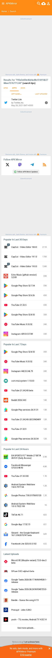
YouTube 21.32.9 (18, 429)
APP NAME (15, 94)
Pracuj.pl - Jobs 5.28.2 (21, 610)
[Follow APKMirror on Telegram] (32, 166)
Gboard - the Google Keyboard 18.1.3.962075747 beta (25, 534)
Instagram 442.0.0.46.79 (22, 371)
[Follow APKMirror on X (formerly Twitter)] (7, 166)
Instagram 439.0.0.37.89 (22, 334)
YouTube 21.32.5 (18, 305)
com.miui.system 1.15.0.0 (22, 381)
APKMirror (11, 3)
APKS (5, 88)
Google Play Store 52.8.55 (23, 314)
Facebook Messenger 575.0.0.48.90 (21, 466)
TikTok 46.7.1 (17, 514)
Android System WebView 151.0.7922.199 (23, 505)
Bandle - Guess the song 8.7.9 (25, 600)
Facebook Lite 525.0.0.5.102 (23, 543)
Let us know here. (32, 642)
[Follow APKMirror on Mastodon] (19, 166)
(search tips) (28, 83)
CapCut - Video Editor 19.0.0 (24, 266)
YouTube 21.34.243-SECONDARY (26, 419)
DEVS (23, 88)
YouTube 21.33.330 (20, 476)
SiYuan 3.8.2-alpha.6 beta (22, 571)
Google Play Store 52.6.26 (23, 295)
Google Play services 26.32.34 (24, 439)
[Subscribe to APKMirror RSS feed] (44, 166)
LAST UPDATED (41, 94)
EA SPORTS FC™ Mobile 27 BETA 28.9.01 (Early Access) (26, 456)
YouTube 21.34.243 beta (22, 390)
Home (4, 11)
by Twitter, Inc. (17, 103)
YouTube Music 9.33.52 (21, 324)
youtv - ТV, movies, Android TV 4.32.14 (28, 619)
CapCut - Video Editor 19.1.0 (24, 256)
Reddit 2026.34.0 (18, 400)
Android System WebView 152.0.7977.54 (23, 485)
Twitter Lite (16, 99)
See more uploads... (26, 628)
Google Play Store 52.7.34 (23, 285)
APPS (14, 88)
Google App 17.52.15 (20, 524)
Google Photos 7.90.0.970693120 (26, 495)
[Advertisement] (26, 46)
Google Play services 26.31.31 (24, 410)
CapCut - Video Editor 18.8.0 (24, 247)
